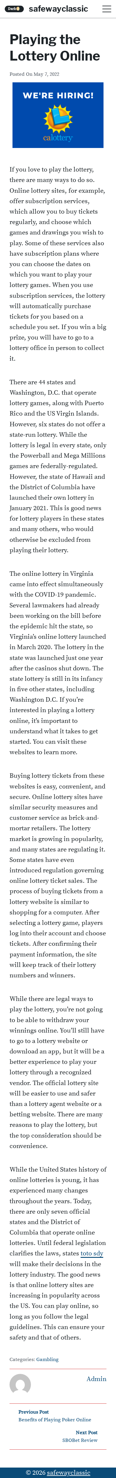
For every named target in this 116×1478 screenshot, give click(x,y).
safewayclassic (58, 9)
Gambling (47, 1360)
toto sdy (92, 1253)
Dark (14, 9)
